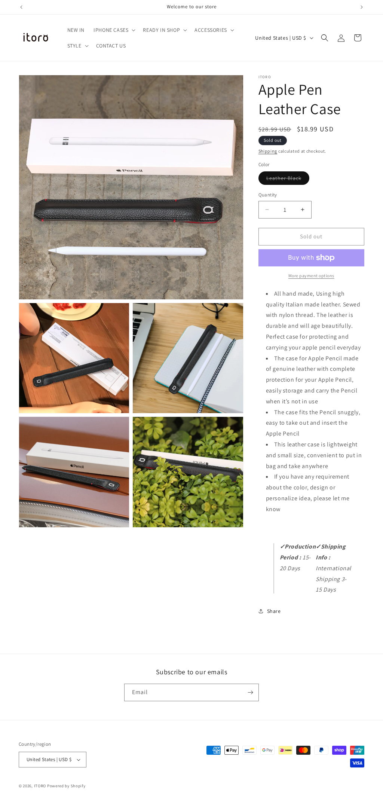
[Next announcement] (361, 7)
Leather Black (287, 179)
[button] (113, 30)
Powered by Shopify (66, 785)
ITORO (40, 785)
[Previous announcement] (21, 7)
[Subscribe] (250, 692)
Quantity (267, 195)
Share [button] (274, 611)
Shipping (268, 151)
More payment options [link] (311, 275)
